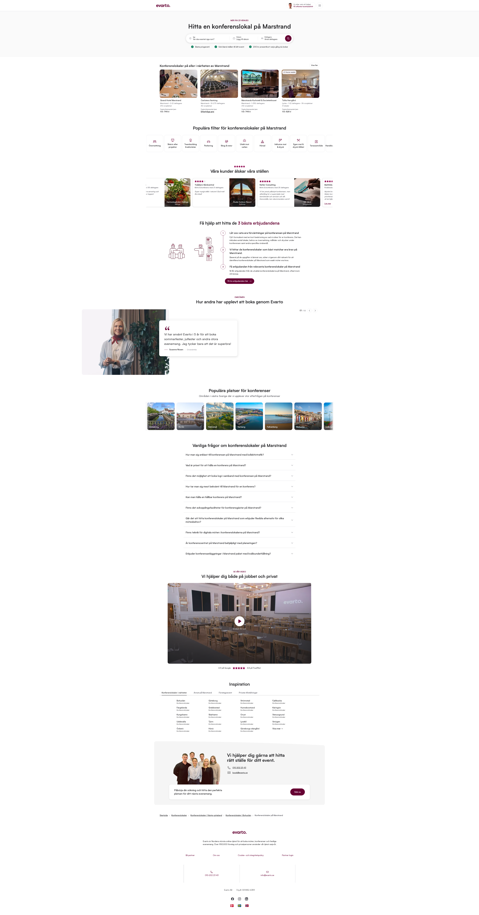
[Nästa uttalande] (315, 310)
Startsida (164, 815)
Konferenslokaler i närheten (174, 692)
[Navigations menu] (320, 5)
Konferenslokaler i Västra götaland (206, 815)
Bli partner (190, 855)
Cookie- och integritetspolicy (251, 855)
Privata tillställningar (248, 692)
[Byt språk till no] (247, 905)
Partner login (287, 855)
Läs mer (304, 203)
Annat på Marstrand (203, 692)
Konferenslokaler (179, 815)
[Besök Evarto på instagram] (239, 898)
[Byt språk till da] (232, 905)
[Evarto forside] (239, 832)
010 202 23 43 (239, 767)
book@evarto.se (240, 772)
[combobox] (209, 39)
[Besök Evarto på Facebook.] (232, 898)
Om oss (216, 855)
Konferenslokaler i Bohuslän (238, 815)
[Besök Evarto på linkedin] (246, 898)
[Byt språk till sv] (239, 905)
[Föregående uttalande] (309, 310)
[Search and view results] (288, 38)
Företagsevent (225, 692)
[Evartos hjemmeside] (163, 5)
